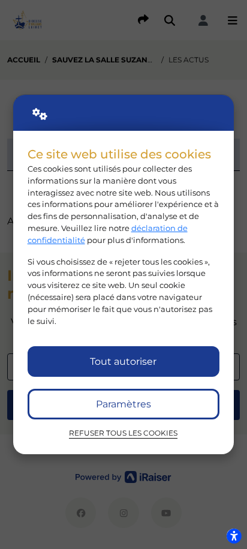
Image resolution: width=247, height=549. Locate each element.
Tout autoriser (123, 361)
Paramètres (123, 404)
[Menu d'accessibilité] (234, 536)
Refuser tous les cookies (123, 433)
